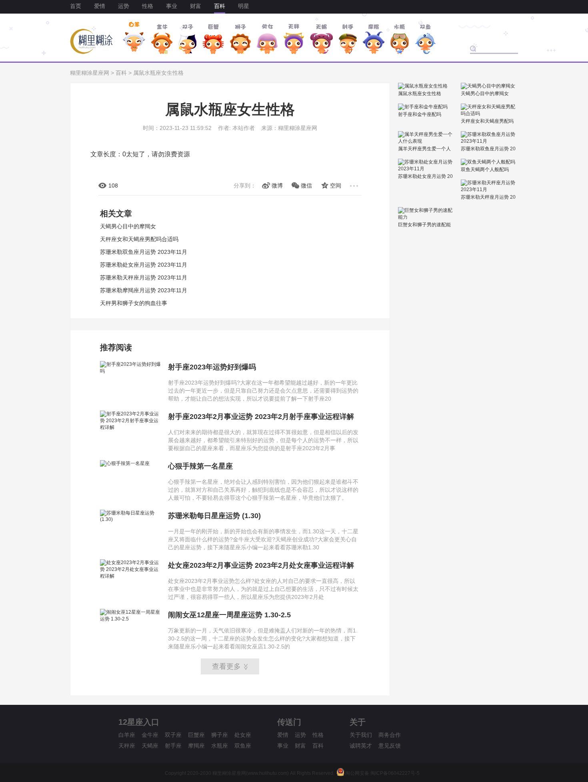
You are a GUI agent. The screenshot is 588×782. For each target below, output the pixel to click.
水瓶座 (219, 745)
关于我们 (361, 735)
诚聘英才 (361, 745)
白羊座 (126, 735)
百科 (219, 6)
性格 (147, 6)
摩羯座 (196, 745)
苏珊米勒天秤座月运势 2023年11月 (143, 277)
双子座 (173, 735)
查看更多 (230, 666)
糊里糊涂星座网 (89, 73)
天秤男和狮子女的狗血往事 (133, 303)
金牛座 (150, 735)
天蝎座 (150, 745)
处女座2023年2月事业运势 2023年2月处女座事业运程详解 (261, 565)
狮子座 (219, 735)
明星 (243, 6)
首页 (75, 6)
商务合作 (389, 735)
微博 (277, 185)
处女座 (242, 735)
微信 (306, 185)
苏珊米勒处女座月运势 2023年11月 (143, 264)
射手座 (173, 745)
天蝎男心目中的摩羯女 (128, 226)
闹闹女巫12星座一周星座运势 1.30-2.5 (229, 615)
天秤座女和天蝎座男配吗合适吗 (139, 239)
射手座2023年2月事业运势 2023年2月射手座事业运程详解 (261, 417)
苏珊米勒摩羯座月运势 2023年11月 (143, 290)
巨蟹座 (196, 735)
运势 (123, 6)
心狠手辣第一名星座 (200, 466)
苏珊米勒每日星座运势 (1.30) (214, 516)
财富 (195, 6)
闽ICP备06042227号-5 (395, 773)
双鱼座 (242, 745)
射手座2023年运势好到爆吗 (212, 367)
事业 (171, 6)
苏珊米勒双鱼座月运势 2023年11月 (143, 252)
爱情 (99, 6)
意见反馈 (389, 745)
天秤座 (126, 745)
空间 (335, 185)
